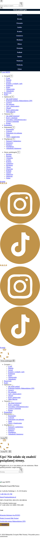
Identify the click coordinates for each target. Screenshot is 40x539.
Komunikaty (8, 412)
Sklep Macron (12, 399)
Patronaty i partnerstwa (15, 427)
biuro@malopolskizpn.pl (8, 497)
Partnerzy (11, 430)
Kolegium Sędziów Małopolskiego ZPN (21, 388)
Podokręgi (11, 374)
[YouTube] (5, 265)
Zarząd (10, 370)
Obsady (10, 396)
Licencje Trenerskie (14, 408)
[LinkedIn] (6, 265)
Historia (10, 368)
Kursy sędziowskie (14, 397)
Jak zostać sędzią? (14, 386)
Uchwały (11, 418)
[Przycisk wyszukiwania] (21, 470)
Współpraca (12, 432)
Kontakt (2, 347)
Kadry (6, 383)
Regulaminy (12, 416)
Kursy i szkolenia (13, 405)
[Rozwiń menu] (12, 385)
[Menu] (10, 451)
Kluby (10, 375)
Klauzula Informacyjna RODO (10, 515)
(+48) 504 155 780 (6, 494)
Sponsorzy (11, 429)
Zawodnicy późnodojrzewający (18, 407)
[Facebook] (1, 265)
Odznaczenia (12, 377)
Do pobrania (12, 392)
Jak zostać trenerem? (15, 403)
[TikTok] (20, 346)
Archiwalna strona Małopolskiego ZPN (13, 521)
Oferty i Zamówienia (15, 423)
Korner (10, 410)
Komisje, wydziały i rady (16, 372)
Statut (10, 421)
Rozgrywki (7, 381)
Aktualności (12, 379)
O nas (10, 366)
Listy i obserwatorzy (14, 394)
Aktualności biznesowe (15, 434)
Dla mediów (5, 524)
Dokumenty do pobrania (16, 419)
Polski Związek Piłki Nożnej (9, 518)
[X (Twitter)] (3, 265)
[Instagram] (20, 305)
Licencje (11, 390)
